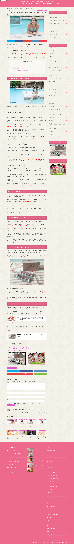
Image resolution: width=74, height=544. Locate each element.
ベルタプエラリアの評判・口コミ (54, 14)
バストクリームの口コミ (54, 84)
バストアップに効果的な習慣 (54, 72)
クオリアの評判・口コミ (53, 26)
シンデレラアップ (52, 61)
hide (31, 61)
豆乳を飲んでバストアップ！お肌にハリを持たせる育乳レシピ (39, 470)
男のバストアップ (52, 117)
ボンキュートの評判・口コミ (54, 34)
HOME (15, 5)
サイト (8, 399)
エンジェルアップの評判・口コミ (54, 23)
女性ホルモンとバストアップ (54, 109)
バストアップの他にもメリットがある (18, 68)
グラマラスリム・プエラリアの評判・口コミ (56, 20)
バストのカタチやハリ (53, 67)
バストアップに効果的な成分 (54, 70)
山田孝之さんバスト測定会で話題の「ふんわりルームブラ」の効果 (39, 465)
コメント (8, 382)
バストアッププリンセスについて (48, 5)
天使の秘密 (51, 103)
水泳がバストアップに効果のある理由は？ (18, 63)
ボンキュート (52, 95)
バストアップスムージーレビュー (36, 5)
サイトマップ (58, 5)
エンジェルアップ (52, 56)
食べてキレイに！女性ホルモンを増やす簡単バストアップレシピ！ (39, 459)
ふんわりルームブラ (53, 53)
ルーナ (51, 100)
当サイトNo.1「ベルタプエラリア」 (23, 5)
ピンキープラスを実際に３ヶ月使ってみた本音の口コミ (19, 348)
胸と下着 (51, 120)
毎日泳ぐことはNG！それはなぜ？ (17, 65)
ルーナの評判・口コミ (52, 37)
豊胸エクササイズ (52, 125)
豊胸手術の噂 (51, 134)
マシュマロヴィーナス (51, 497)
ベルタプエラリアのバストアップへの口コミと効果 (18, 347)
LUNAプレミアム (52, 47)
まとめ (12, 72)
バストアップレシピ (53, 81)
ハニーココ (51, 64)
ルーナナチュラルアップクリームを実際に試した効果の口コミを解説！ (39, 449)
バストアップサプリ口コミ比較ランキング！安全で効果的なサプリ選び (37, 3)
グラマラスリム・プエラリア (52, 458)
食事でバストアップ (50, 536)
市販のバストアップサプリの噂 (55, 114)
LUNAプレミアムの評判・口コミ (54, 17)
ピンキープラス (52, 89)
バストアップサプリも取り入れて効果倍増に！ (19, 70)
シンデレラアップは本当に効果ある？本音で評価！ (18, 350)
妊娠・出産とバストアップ (54, 111)
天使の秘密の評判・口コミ (12, 472)
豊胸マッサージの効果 (53, 128)
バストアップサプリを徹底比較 (55, 78)
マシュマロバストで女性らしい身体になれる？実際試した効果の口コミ (39, 454)
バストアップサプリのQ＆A (54, 75)
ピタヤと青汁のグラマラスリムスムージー (56, 86)
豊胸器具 (51, 131)
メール (8, 395)
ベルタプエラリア (52, 92)
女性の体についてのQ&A (53, 106)
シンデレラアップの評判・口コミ (54, 28)
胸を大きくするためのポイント (55, 123)
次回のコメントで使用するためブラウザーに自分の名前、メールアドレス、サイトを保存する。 (24, 403)
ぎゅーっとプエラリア (53, 50)
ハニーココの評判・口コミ (53, 31)
